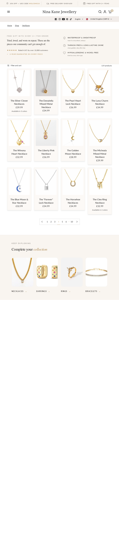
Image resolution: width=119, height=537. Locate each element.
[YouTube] (63, 19)
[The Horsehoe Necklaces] (73, 182)
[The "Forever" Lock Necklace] (46, 182)
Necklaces (26, 25)
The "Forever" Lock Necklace (46, 201)
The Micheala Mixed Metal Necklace (100, 153)
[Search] (100, 11)
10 (72, 222)
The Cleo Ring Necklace (100, 201)
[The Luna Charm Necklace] (99, 83)
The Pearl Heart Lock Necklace (73, 102)
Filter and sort (16, 65)
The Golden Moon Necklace (73, 152)
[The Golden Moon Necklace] (73, 133)
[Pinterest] (67, 19)
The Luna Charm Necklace (99, 102)
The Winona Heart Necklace (19, 152)
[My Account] (104, 11)
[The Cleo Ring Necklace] (99, 182)
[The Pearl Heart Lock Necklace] (73, 83)
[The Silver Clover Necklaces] (19, 83)
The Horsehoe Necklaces (73, 201)
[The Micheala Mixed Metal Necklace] (99, 133)
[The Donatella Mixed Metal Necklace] (46, 83)
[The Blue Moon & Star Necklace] (19, 182)
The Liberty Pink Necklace (46, 152)
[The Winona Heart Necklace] (19, 133)
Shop (17, 25)
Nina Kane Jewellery (59, 11)
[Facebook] (56, 19)
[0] (109, 11)
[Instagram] (60, 19)
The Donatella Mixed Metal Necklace (46, 103)
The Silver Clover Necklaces (19, 102)
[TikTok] (71, 19)
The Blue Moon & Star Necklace (19, 201)
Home (9, 25)
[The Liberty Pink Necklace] (46, 133)
